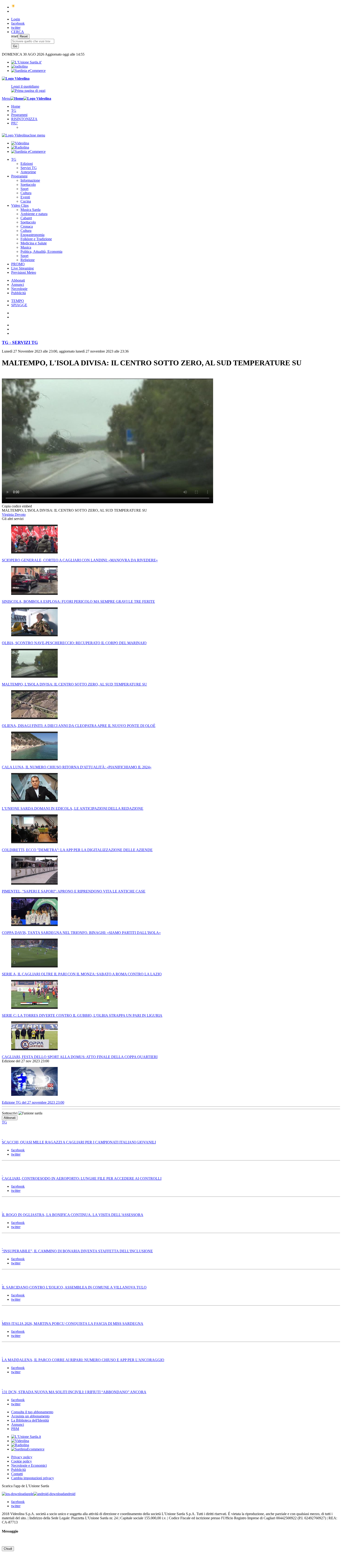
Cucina (25, 201)
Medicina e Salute (33, 243)
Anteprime (28, 172)
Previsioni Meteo (23, 272)
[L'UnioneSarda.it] (26, 1437)
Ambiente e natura (33, 214)
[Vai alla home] (16, 98)
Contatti (17, 1474)
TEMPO (17, 301)
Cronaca (26, 226)
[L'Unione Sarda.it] (26, 62)
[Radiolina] (19, 66)
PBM (15, 1429)
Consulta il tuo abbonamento (32, 1412)
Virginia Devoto (14, 515)
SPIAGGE (19, 305)
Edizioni (26, 164)
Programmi (19, 115)
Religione (27, 260)
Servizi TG (28, 168)
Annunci (17, 285)
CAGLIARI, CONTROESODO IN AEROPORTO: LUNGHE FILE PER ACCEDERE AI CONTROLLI (81, 1178)
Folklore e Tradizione (36, 239)
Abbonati (18, 280)
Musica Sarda (30, 210)
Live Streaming (22, 268)
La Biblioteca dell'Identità (30, 1420)
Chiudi (8, 1548)
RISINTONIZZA (24, 119)
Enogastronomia (32, 235)
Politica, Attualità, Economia (41, 251)
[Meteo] (13, 7)
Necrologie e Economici (29, 1465)
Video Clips (20, 205)
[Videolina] (16, 78)
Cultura (25, 193)
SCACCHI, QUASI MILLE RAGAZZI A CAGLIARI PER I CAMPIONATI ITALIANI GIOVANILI (79, 1142)
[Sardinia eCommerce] (28, 71)
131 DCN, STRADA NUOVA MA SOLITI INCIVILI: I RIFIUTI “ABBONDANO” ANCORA (74, 1392)
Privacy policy (21, 1457)
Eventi (25, 197)
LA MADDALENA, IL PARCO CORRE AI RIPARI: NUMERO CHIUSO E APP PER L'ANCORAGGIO (83, 1360)
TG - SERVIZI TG (20, 342)
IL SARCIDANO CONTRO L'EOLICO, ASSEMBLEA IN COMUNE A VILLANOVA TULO (74, 1287)
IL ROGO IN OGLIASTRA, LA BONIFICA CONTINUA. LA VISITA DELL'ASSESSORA (72, 1215)
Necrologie (19, 289)
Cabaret (26, 218)
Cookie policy (21, 1461)
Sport (24, 189)
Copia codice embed (17, 506)
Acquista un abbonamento (30, 1416)
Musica (25, 247)
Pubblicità (18, 293)
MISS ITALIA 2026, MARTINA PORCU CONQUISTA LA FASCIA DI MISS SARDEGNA (72, 1324)
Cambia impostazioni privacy (32, 1478)
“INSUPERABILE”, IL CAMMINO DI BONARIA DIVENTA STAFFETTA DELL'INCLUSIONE (77, 1251)
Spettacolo (28, 185)
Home (15, 106)
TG (13, 111)
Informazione (30, 180)
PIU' (14, 123)
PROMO (18, 264)
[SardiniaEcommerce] (27, 1449)
